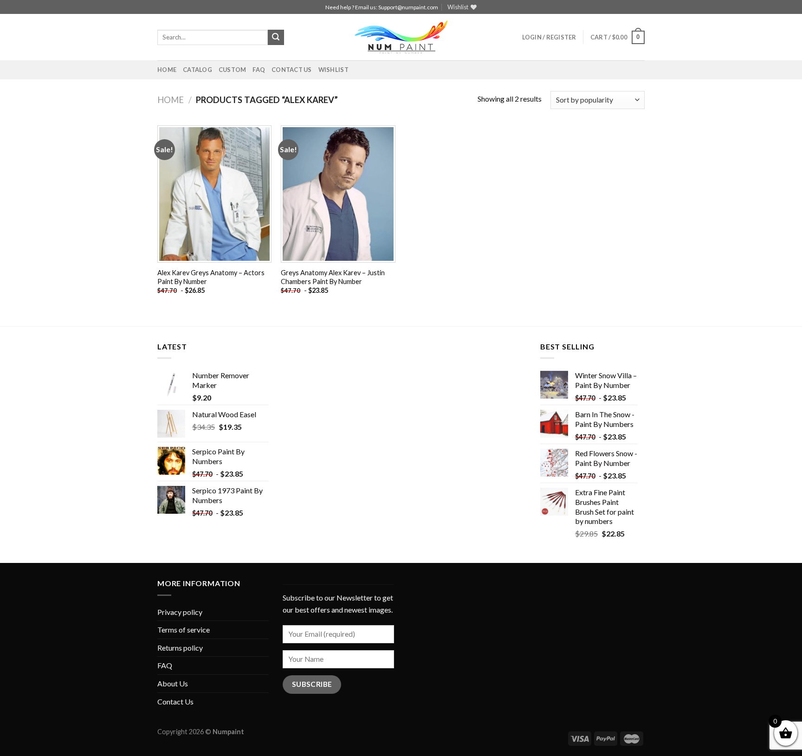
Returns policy (180, 647)
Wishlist (333, 69)
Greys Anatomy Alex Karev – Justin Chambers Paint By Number (333, 277)
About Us (172, 683)
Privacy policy (179, 611)
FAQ (258, 69)
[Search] (276, 37)
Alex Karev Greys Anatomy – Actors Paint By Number (211, 277)
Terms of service (183, 629)
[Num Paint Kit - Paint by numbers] (401, 37)
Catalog (197, 69)
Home (166, 69)
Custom (232, 69)
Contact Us (292, 69)
